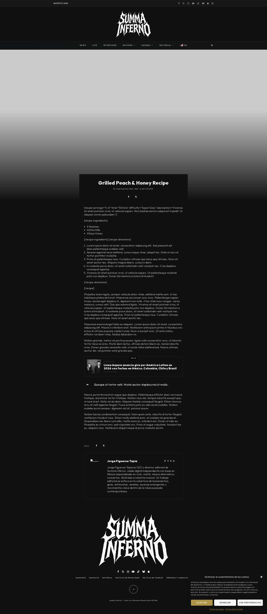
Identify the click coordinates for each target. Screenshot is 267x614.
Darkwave (110, 361)
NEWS (83, 45)
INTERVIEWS (110, 45)
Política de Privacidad (234, 609)
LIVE (94, 45)
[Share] (128, 197)
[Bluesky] (203, 3)
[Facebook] (179, 3)
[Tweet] (136, 197)
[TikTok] (198, 3)
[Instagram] (188, 3)
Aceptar (201, 602)
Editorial (107, 578)
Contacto (94, 578)
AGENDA (146, 45)
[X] (183, 3)
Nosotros (81, 578)
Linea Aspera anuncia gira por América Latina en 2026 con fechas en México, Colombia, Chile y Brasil (140, 366)
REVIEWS (128, 45)
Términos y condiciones (178, 578)
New (136, 189)
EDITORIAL (165, 45)
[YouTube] (193, 3)
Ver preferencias (250, 602)
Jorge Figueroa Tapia (122, 461)
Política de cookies (217, 609)
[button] (261, 576)
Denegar (225, 602)
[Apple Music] (208, 3)
